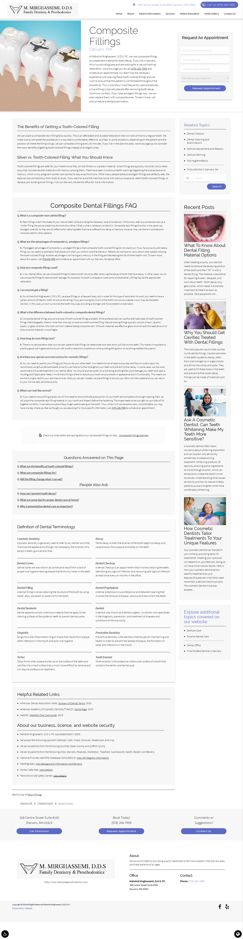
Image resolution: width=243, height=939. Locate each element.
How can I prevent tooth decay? (38, 493)
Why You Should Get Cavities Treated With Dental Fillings (204, 337)
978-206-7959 (48, 259)
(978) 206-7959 (139, 68)
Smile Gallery (211, 13)
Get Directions (39, 831)
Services (170, 13)
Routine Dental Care (198, 636)
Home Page (80, 709)
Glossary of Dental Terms (71, 703)
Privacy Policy (18, 908)
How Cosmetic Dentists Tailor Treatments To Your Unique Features (203, 535)
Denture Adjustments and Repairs (205, 148)
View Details (46, 769)
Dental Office (194, 645)
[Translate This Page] (238, 934)
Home (119, 13)
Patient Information (150, 13)
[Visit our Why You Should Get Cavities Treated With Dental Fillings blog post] (205, 328)
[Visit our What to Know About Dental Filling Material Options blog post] (205, 241)
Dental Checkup (195, 133)
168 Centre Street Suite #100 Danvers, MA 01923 (166, 4)
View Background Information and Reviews (59, 763)
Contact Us (230, 13)
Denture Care (194, 630)
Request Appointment (121, 831)
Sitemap (28, 908)
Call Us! (221, 4)
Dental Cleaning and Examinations (198, 141)
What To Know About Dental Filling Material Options (205, 250)
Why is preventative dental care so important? (46, 506)
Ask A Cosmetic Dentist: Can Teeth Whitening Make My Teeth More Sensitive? (203, 429)
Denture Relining (196, 154)
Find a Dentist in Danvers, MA (202, 169)
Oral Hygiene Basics (197, 160)
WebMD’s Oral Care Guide (43, 715)
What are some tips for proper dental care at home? (49, 500)
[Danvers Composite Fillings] (40, 110)
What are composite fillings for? (38, 472)
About (130, 13)
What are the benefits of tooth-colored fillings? (46, 466)
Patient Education (189, 13)
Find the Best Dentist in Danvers (204, 651)
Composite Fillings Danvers (133, 435)
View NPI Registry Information (93, 757)
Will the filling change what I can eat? (41, 479)
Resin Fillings (35, 794)
